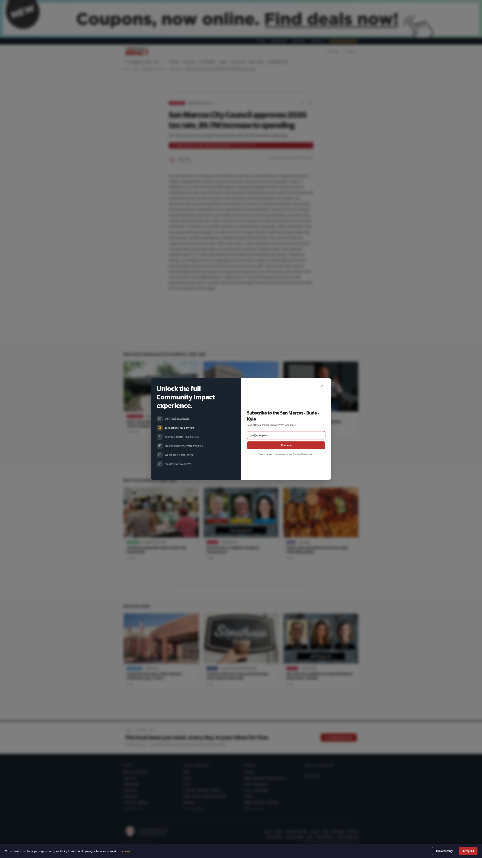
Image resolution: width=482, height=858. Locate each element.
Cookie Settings (444, 851)
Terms (295, 454)
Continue (286, 445)
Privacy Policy (307, 454)
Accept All (468, 851)
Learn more (126, 851)
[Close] (322, 386)
